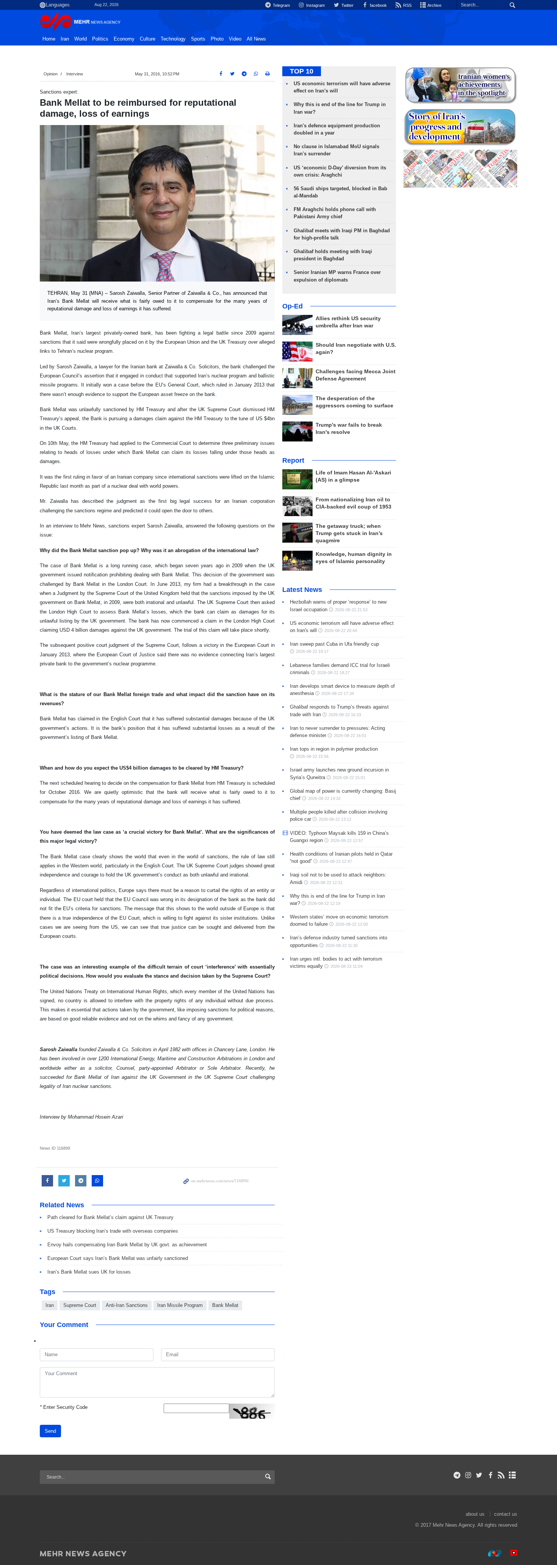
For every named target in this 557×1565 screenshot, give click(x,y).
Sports (198, 39)
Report (293, 460)
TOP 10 (301, 71)
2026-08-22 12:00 (351, 924)
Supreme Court (79, 1305)
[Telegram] (457, 1475)
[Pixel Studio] (510, 1553)
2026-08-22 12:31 (326, 882)
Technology (173, 39)
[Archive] (512, 1475)
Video (235, 39)
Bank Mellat (225, 1305)
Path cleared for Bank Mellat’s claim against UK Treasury (110, 1217)
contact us (505, 1514)
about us (475, 1514)
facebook (378, 5)
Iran (65, 39)
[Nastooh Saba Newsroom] (491, 1553)
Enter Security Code (64, 1407)
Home (48, 39)
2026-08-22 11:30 (341, 945)
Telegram (281, 5)
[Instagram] (468, 1475)
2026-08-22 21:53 (351, 609)
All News (256, 39)
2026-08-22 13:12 (335, 819)
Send (50, 1431)
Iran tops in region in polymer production (334, 749)
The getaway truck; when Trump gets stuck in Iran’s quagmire (349, 533)
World (80, 39)
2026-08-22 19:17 (312, 651)
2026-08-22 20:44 (340, 630)
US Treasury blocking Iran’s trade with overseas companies (112, 1231)
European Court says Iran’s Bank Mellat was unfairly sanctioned (117, 1258)
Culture (147, 39)
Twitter (346, 5)
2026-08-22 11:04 (346, 966)
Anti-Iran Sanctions (127, 1305)
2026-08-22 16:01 (350, 735)
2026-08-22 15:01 (349, 777)
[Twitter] (479, 1475)
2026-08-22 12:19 (324, 903)
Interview (74, 74)
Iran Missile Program (180, 1305)
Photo (217, 39)
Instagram (315, 5)
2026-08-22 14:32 (324, 798)
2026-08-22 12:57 (346, 840)
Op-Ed (292, 306)
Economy (124, 39)
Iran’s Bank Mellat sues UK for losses (89, 1272)
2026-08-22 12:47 (335, 861)
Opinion (51, 74)
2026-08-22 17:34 (337, 693)
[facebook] (490, 1475)
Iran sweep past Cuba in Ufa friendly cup (334, 644)
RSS (406, 5)
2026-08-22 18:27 (333, 672)
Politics (100, 39)
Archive (434, 5)
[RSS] (501, 1475)
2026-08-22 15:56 (312, 756)
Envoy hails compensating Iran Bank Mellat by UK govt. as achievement (127, 1244)
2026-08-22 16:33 (345, 714)
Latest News (302, 589)
